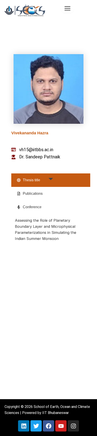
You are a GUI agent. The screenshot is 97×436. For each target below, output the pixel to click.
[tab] (50, 180)
